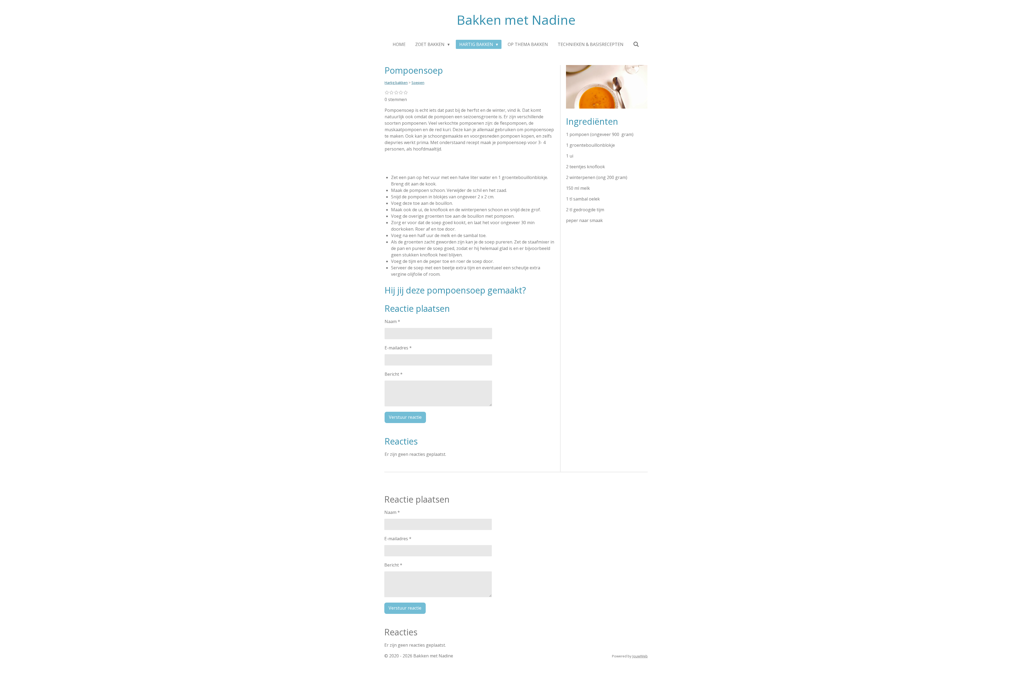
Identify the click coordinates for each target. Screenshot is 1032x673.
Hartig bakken (396, 82)
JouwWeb (640, 656)
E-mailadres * (398, 348)
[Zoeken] (636, 44)
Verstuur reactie (405, 417)
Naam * (392, 321)
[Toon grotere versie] (606, 87)
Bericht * (394, 374)
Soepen (417, 82)
